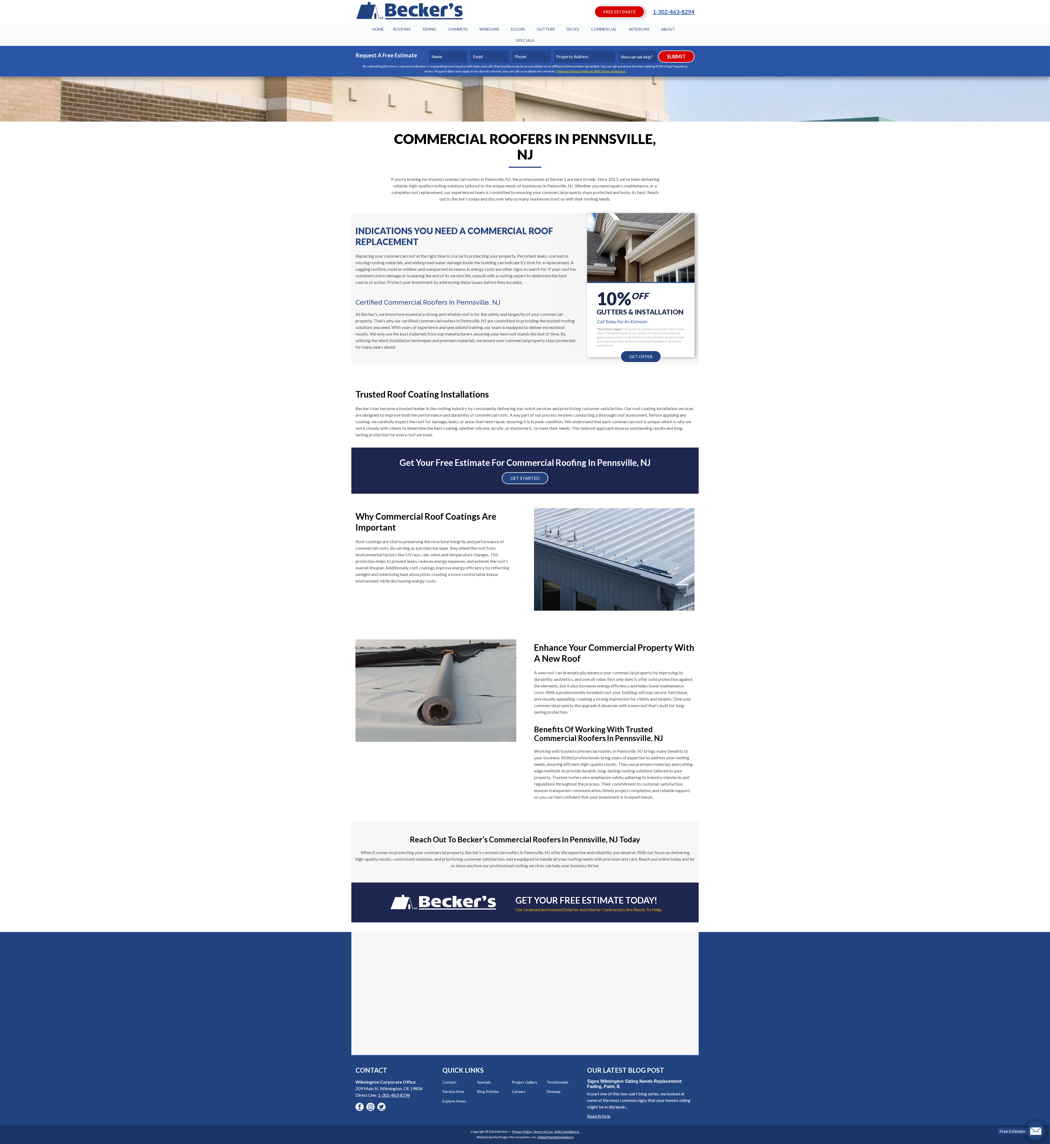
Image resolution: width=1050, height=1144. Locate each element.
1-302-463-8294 (674, 11)
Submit (676, 57)
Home (378, 29)
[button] (359, 1107)
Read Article (598, 1116)
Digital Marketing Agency (556, 1137)
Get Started (525, 478)
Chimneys (458, 29)
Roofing (402, 29)
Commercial (604, 29)
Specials (525, 40)
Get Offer (640, 356)
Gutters (546, 29)
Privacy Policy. (522, 1132)
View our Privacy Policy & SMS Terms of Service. (591, 71)
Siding (429, 29)
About (668, 29)
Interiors (639, 29)
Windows (489, 29)
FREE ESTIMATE (619, 11)
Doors (518, 29)
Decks (573, 29)
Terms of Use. (543, 1132)
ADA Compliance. (567, 1132)
